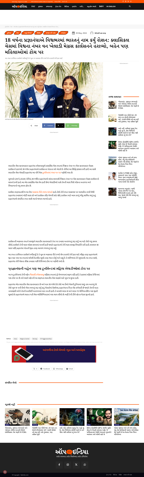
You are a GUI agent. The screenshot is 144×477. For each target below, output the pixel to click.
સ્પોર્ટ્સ (63, 33)
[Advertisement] (54, 222)
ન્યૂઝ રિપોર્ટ (28, 33)
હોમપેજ (7, 26)
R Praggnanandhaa (46, 339)
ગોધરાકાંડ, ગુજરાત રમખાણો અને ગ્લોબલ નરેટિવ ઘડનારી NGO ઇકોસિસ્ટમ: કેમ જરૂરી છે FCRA (128, 105)
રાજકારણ (35, 425)
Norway (35, 339)
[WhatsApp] (130, 1)
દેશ (11, 26)
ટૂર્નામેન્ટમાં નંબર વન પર (51, 173)
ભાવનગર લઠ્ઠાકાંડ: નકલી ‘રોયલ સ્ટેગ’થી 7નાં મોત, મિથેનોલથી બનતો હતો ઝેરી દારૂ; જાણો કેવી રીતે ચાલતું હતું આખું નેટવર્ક (128, 193)
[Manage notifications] (5, 472)
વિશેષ (38, 33)
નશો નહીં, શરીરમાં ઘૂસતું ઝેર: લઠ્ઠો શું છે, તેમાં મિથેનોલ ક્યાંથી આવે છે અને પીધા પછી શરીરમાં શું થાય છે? (128, 131)
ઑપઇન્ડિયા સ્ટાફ (100, 33)
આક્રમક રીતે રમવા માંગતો (42, 192)
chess (15, 339)
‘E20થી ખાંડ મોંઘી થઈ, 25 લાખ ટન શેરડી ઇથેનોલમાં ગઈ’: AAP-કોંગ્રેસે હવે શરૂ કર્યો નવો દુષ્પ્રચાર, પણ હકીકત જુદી (128, 118)
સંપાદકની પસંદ (51, 33)
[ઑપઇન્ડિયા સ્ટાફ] (92, 33)
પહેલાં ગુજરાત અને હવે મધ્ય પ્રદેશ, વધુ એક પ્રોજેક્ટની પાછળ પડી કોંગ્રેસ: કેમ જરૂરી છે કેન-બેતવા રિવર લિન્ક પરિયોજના (128, 162)
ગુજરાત (7, 425)
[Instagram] (125, 1)
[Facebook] (123, 1)
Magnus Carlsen (24, 339)
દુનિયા (9, 33)
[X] (128, 1)
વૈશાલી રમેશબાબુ (37, 275)
